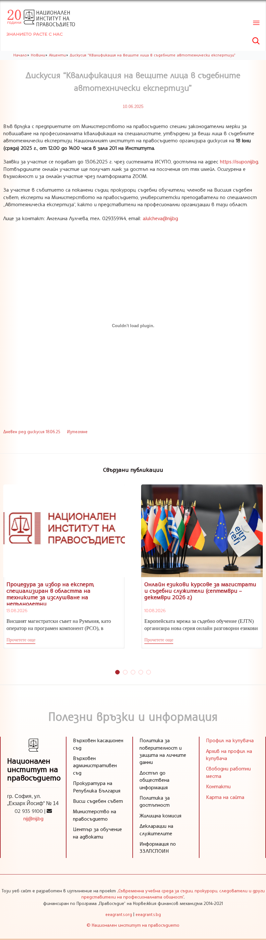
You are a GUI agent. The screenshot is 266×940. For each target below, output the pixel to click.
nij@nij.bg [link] (33, 818)
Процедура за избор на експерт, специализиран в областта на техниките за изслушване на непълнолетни (50, 593)
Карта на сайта (225, 797)
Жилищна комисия (160, 815)
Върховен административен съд (95, 765)
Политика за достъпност (154, 801)
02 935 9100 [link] (29, 811)
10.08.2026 (154, 610)
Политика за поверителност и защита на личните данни (162, 751)
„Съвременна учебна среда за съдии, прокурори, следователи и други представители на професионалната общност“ (173, 894)
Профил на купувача (230, 740)
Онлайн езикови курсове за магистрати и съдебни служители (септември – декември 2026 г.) (200, 590)
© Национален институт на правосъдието (133, 925)
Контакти (218, 786)
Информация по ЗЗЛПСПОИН (157, 847)
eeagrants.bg (148, 914)
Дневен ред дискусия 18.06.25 (31, 431)
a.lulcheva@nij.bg (160, 218)
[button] (20, 640)
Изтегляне (77, 431)
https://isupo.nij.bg (239, 161)
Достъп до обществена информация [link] (154, 780)
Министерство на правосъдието (94, 815)
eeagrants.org (118, 914)
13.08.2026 (16, 610)
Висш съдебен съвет (98, 801)
